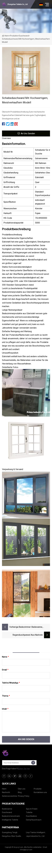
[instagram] (25, 776)
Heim (7, 36)
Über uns (21, 789)
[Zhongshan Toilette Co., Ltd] (15, 753)
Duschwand (24, 36)
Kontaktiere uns (40, 792)
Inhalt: (5, 709)
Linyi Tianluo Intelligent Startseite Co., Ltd (35, 832)
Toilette (29, 812)
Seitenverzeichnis (9, 796)
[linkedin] (9, 776)
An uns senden (28, 133)
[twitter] (15, 776)
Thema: (6, 696)
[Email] (33, 763)
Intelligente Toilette (10, 820)
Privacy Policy (23, 796)
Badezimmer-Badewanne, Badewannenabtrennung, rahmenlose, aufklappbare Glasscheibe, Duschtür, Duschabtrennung (31, 627)
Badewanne (7, 809)
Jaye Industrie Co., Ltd (35, 836)
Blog (20, 792)
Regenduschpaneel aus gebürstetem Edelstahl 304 (22, 635)
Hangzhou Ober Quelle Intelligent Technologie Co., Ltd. (13, 836)
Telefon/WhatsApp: (11, 683)
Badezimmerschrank (11, 816)
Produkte (14, 36)
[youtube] (20, 776)
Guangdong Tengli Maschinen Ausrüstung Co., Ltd (13, 832)
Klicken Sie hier (23, 769)
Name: (5, 657)
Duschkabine (31, 816)
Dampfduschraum (33, 820)
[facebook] (4, 776)
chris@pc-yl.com (26, 850)
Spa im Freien (31, 809)
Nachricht (6, 792)
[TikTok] (31, 776)
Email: (5, 670)
